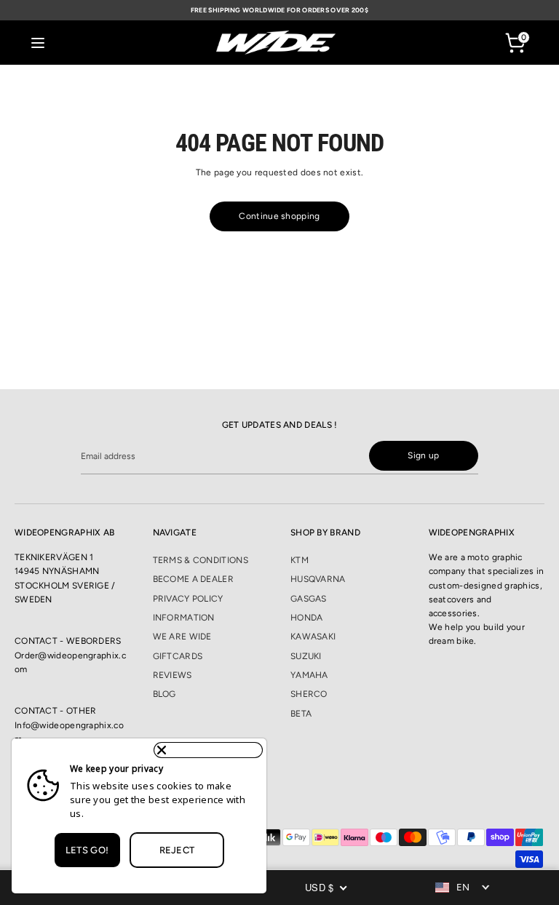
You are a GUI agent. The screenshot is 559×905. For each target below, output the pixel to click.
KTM (299, 560)
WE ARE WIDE (182, 636)
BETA (301, 714)
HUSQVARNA (318, 579)
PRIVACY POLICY (188, 599)
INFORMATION (184, 618)
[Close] (208, 750)
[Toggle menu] (37, 42)
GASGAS (308, 599)
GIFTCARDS (178, 656)
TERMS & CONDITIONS (200, 560)
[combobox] (463, 887)
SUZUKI (306, 656)
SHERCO (309, 694)
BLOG (164, 694)
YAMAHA (309, 675)
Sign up (423, 455)
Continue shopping (279, 216)
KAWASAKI (313, 636)
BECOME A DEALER (193, 579)
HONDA (306, 618)
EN (463, 887)
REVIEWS (172, 675)
